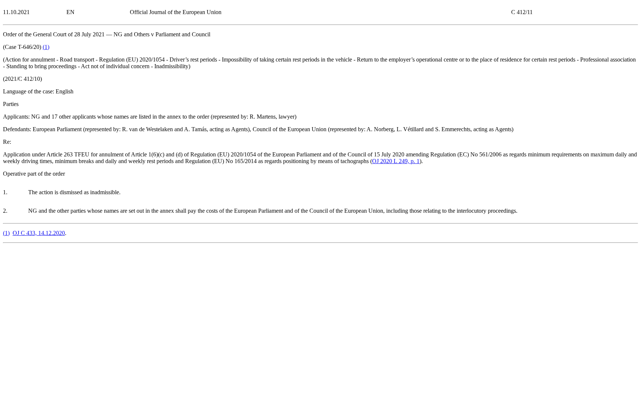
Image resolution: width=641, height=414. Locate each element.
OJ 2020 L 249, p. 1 (396, 161)
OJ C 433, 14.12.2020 (39, 233)
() (46, 47)
